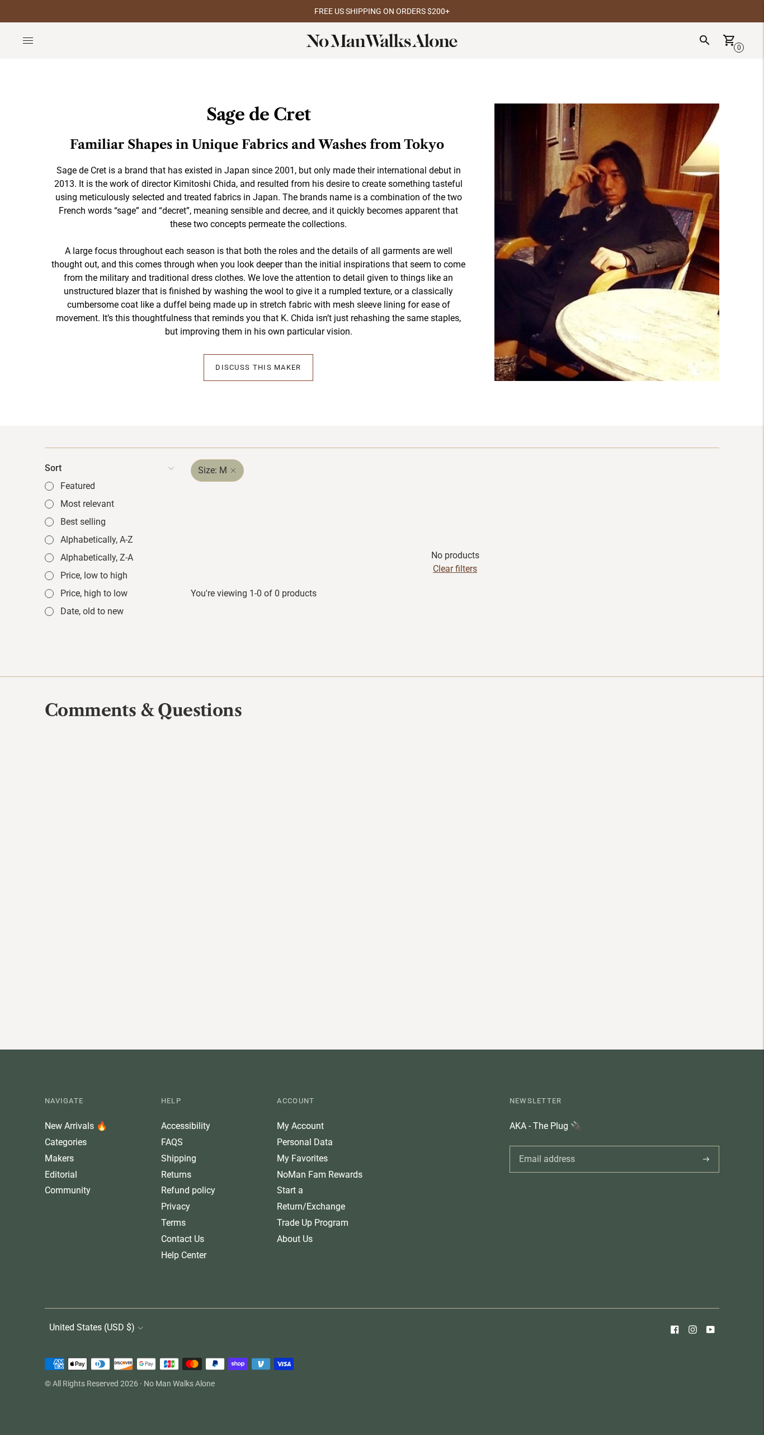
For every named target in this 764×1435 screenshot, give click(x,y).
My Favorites (302, 1158)
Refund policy (188, 1190)
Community (68, 1190)
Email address (545, 1145)
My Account (300, 1126)
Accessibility (185, 1126)
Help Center (183, 1255)
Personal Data (305, 1142)
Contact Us (182, 1239)
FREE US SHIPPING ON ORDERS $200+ (382, 11)
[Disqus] (382, 883)
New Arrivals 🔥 (76, 1126)
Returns (176, 1174)
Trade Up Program (312, 1222)
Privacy (175, 1206)
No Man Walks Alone (179, 1383)
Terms (173, 1222)
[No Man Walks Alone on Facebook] (674, 1331)
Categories (66, 1142)
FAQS (172, 1142)
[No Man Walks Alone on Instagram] (692, 1331)
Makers (59, 1158)
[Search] (704, 40)
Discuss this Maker (258, 367)
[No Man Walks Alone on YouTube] (710, 1331)
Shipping (178, 1158)
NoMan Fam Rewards (319, 1174)
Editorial (61, 1174)
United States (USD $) (92, 1327)
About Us (295, 1239)
